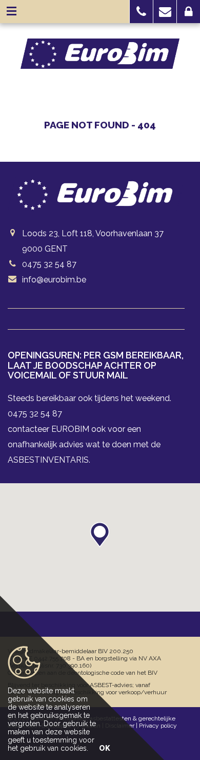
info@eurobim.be (54, 279)
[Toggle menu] (11, 11)
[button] (141, 11)
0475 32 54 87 (49, 264)
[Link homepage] (100, 54)
